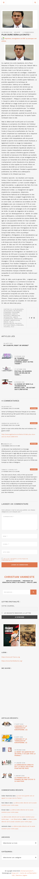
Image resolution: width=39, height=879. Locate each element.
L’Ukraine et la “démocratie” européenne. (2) (20, 728)
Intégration (8, 317)
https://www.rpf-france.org (11, 657)
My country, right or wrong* (16, 345)
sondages (19, 325)
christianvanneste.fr (26, 871)
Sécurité (17, 32)
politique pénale (9, 325)
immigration (15, 315)
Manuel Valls (8, 322)
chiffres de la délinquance (13, 309)
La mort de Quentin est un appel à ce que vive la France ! (25, 753)
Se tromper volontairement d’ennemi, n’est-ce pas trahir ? (23, 361)
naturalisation (9, 323)
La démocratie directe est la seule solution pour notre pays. (24, 766)
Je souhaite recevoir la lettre (17, 613)
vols (12, 326)
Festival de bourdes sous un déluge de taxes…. (23, 373)
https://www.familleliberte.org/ (12, 661)
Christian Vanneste (19, 576)
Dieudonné (15, 312)
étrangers (7, 314)
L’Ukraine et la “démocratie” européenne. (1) (20, 740)
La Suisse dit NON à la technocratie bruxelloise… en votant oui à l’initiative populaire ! (24, 387)
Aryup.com (15, 873)
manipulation (15, 320)
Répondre (33, 408)
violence (7, 326)
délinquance (8, 311)
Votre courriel (8, 606)
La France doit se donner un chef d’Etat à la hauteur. (24, 779)
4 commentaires (28, 32)
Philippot (18, 323)
